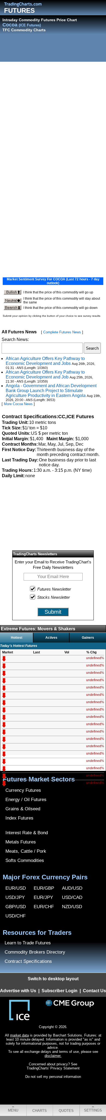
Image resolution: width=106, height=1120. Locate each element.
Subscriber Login (59, 990)
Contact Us (94, 990)
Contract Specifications (28, 961)
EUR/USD (15, 888)
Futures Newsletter (54, 589)
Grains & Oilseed (22, 808)
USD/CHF (15, 916)
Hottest (16, 638)
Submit (53, 612)
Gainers (88, 638)
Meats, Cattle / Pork (25, 851)
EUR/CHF (44, 906)
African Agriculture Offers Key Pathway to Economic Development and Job (45, 374)
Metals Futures (20, 842)
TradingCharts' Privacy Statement (53, 1068)
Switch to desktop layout (53, 978)
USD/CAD (72, 897)
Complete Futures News (62, 332)
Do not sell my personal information (53, 1077)
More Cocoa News (18, 404)
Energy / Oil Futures (25, 799)
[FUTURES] (27, 4)
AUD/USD (72, 888)
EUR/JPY (43, 897)
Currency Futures (23, 790)
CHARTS (39, 1111)
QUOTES (66, 1111)
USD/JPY (15, 897)
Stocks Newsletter (53, 597)
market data (19, 1035)
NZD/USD (72, 906)
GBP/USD (15, 906)
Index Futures (19, 818)
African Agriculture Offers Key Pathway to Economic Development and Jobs (45, 361)
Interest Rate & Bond (26, 832)
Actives (51, 638)
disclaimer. (53, 1056)
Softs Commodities (24, 860)
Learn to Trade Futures (28, 942)
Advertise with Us (18, 990)
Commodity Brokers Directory (35, 952)
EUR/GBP (44, 888)
